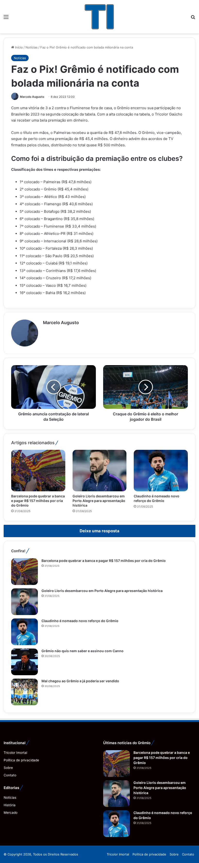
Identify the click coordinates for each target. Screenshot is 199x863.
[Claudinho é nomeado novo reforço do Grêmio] (161, 470)
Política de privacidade (21, 760)
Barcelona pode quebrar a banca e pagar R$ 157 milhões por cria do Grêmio (38, 500)
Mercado (10, 812)
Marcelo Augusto (32, 97)
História (10, 805)
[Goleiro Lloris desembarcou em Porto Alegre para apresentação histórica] (100, 470)
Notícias (31, 47)
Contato (10, 775)
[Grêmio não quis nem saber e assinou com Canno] (24, 662)
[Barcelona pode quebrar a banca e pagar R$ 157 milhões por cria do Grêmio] (38, 470)
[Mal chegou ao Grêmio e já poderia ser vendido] (24, 692)
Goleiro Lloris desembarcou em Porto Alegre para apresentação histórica (99, 500)
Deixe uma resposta (99, 530)
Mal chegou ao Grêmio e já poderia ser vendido (80, 681)
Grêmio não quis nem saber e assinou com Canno (82, 651)
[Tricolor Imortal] (99, 16)
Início (18, 47)
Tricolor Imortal (15, 753)
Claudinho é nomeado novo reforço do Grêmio (79, 621)
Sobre (8, 768)
